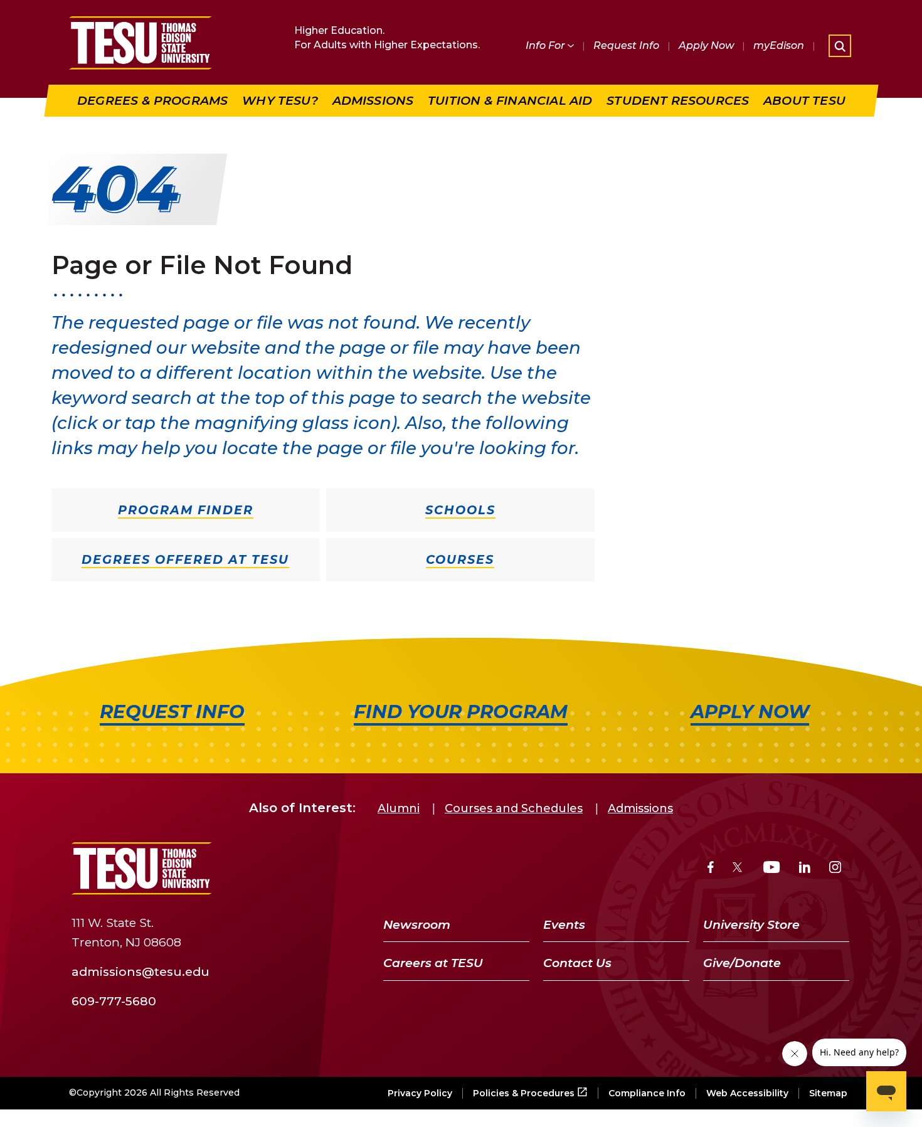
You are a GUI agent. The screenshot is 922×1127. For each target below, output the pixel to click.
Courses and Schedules (514, 808)
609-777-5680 (114, 1000)
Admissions (640, 808)
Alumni (399, 808)
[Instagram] (835, 869)
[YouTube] (771, 869)
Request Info (626, 45)
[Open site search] (840, 45)
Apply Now (706, 45)
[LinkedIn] (804, 869)
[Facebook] (710, 869)
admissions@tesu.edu (140, 971)
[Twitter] (738, 869)
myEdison (778, 45)
